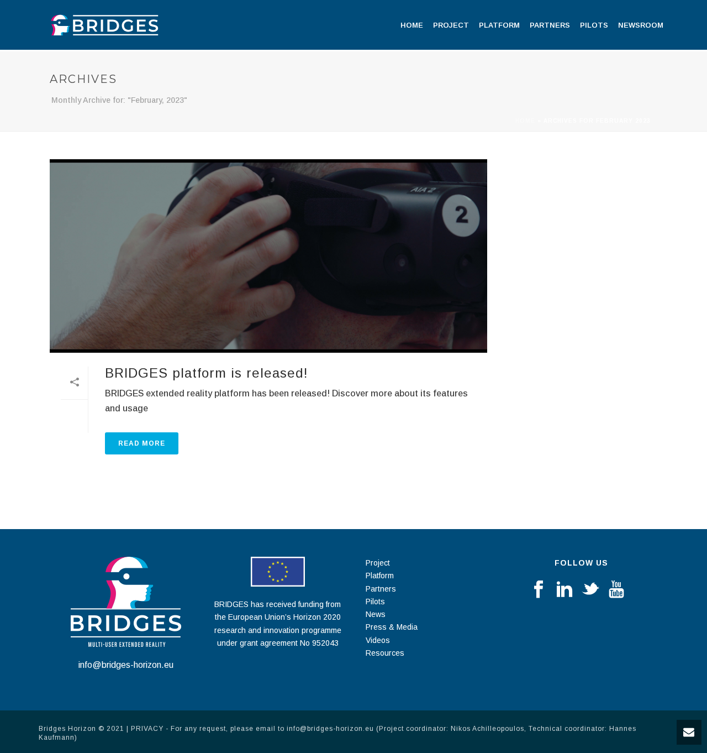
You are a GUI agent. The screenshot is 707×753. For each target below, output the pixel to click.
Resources (385, 653)
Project (451, 25)
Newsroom (640, 25)
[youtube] (616, 590)
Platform (499, 25)
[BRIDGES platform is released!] (268, 256)
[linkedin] (564, 590)
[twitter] (590, 590)
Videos (378, 640)
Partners (550, 25)
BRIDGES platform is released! (206, 372)
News (376, 614)
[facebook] (538, 590)
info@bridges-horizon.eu (125, 665)
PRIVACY (147, 729)
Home (411, 25)
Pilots (594, 25)
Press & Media (392, 627)
